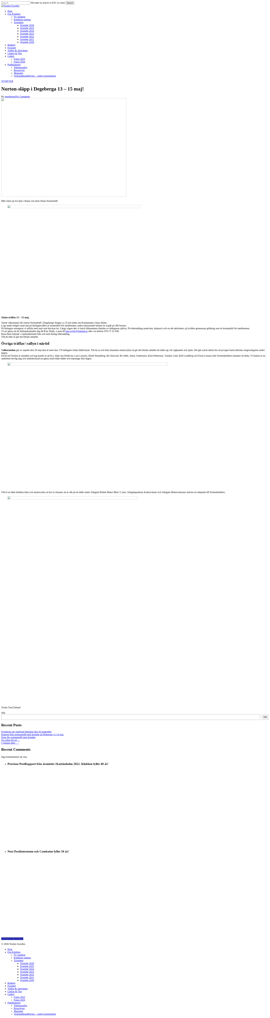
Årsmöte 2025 (27, 966)
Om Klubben (14, 952)
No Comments (22, 96)
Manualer (18, 1011)
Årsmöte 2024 (27, 969)
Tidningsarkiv (20, 1005)
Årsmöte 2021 (27, 977)
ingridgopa (10, 96)
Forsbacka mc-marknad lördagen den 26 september (26, 731)
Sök (3, 712)
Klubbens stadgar (22, 957)
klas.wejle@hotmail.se (76, 331)
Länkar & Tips (15, 991)
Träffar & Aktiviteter (18, 988)
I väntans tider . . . (10, 743)
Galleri (11, 994)
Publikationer (14, 1002)
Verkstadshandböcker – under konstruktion (35, 1014)
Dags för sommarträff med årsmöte (18, 737)
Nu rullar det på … (10, 740)
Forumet (12, 986)
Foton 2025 (19, 997)
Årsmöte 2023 (27, 971)
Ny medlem (19, 955)
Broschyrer (19, 1008)
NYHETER (7, 81)
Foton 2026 (19, 1000)
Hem (10, 949)
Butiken (11, 983)
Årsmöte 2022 (27, 974)
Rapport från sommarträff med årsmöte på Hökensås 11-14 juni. (32, 734)
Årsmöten (18, 960)
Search (70, 3)
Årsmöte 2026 (27, 963)
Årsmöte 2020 (27, 980)
